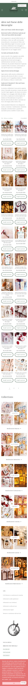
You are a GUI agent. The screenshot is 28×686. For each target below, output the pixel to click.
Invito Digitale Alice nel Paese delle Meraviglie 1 (20, 241)
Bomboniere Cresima (13, 521)
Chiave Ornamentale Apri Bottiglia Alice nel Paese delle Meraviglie (7, 241)
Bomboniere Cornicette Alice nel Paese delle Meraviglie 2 (7, 162)
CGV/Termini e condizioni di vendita (13, 595)
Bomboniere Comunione (13, 490)
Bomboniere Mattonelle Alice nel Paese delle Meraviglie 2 (20, 189)
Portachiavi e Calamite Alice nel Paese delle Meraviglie (7, 320)
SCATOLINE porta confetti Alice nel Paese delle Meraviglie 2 (21, 347)
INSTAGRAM (6, 652)
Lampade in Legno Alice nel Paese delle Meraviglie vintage (7, 294)
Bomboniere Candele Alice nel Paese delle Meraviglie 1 (7, 135)
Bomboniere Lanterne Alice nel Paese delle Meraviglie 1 (21, 162)
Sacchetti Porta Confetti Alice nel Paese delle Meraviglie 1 (20, 320)
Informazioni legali (8, 609)
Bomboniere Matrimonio (13, 583)
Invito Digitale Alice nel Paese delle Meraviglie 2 (7, 267)
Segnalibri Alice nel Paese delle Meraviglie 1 (7, 373)
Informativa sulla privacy (10, 606)
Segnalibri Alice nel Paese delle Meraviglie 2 (21, 373)
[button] (2, 10)
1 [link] (9, 388)
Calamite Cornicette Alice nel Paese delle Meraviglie (21, 215)
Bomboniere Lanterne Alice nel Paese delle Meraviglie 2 (7, 189)
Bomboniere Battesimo (13, 459)
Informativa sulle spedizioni (10, 599)
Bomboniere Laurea (13, 552)
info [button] (10, 679)
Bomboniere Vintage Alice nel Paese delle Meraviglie (7, 215)
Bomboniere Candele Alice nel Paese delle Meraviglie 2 (21, 135)
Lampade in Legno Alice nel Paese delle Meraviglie (21, 267)
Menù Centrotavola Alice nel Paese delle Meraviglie (21, 293)
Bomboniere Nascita (13, 428)
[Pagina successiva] (18, 388)
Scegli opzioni (7, 143)
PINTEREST (6, 655)
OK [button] (14, 683)
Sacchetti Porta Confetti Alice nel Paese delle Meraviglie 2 (7, 347)
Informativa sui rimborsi (10, 602)
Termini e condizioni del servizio (12, 613)
